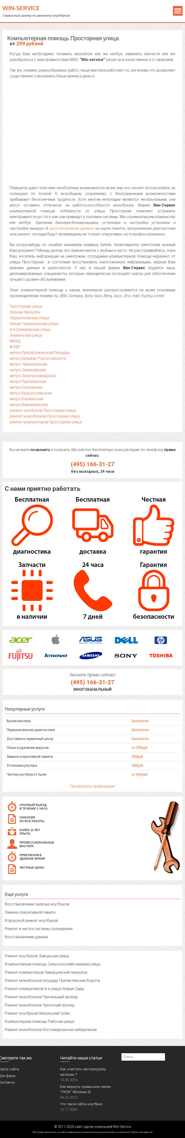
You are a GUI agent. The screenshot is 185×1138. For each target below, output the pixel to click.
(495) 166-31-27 (92, 464)
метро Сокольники (26, 387)
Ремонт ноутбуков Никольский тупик (37, 1013)
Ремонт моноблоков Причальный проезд (41, 997)
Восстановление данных (26, 937)
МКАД (15, 341)
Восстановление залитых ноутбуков (37, 904)
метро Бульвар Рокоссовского (38, 358)
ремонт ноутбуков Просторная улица (43, 410)
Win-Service (21, 8)
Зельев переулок (25, 312)
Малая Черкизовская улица (34, 323)
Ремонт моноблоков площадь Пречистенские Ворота (52, 980)
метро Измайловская (28, 404)
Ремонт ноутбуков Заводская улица (37, 956)
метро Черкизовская (28, 364)
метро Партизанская (28, 381)
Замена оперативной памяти (30, 912)
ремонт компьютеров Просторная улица (46, 422)
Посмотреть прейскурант (92, 786)
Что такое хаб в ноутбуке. (81, 1104)
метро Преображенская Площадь (40, 352)
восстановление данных (71, 228)
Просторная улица (26, 306)
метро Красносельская (31, 393)
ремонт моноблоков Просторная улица (45, 416)
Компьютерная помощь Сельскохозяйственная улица (52, 964)
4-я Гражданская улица (30, 329)
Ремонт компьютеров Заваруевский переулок (46, 972)
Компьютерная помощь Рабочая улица (39, 1021)
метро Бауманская (26, 399)
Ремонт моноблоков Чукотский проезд (39, 1005)
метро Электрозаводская (32, 375)
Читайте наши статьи (81, 1057)
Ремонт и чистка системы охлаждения (39, 928)
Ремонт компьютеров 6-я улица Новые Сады (44, 988)
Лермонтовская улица (29, 318)
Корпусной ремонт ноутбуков (31, 920)
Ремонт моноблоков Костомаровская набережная (51, 1029)
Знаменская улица (26, 335)
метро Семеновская (28, 370)
